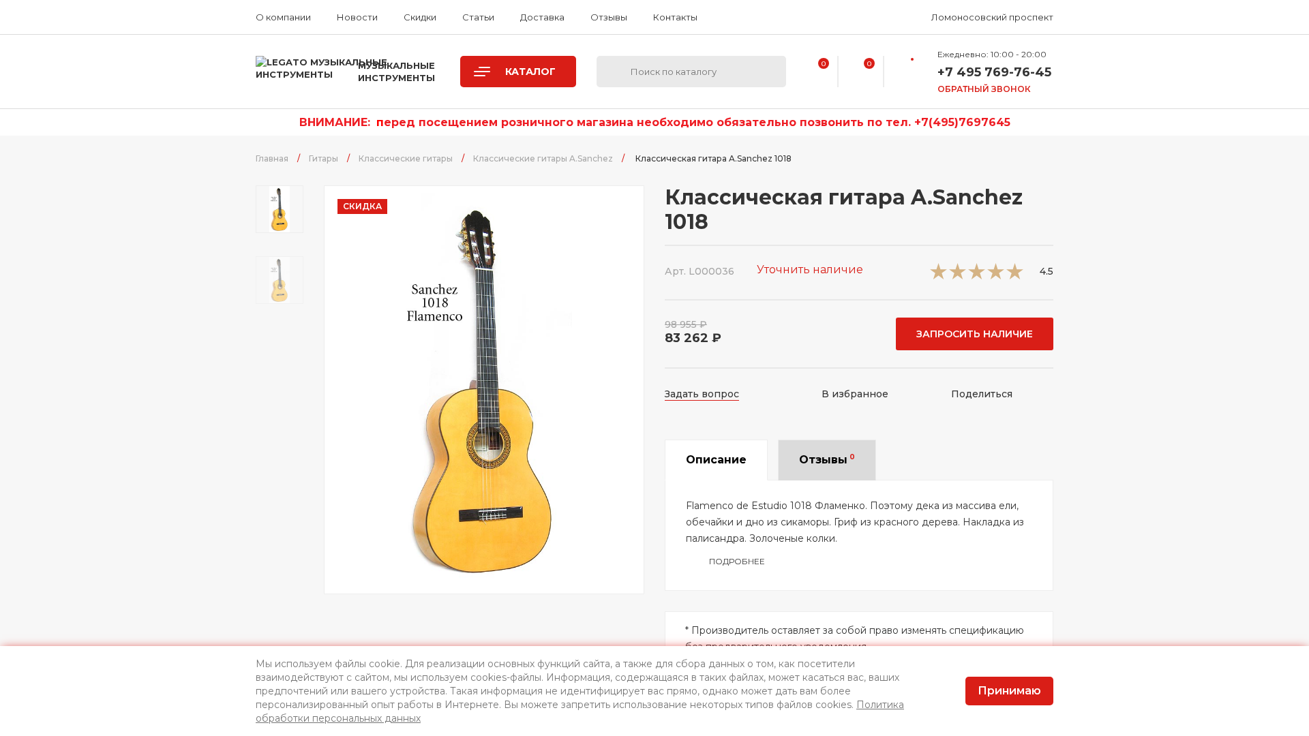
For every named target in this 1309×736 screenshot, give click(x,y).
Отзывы (608, 17)
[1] (938, 275)
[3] (976, 275)
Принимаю (1009, 690)
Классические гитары (406, 158)
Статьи (478, 17)
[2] (957, 275)
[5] (1014, 275)
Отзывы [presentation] (827, 459)
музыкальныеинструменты (396, 71)
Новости (357, 17)
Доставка (542, 17)
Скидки (420, 17)
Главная (272, 158)
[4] (995, 275)
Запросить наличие (974, 334)
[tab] (716, 460)
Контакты (675, 17)
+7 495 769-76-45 (994, 72)
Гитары (323, 158)
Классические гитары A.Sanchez (543, 158)
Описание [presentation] (716, 459)
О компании (283, 17)
